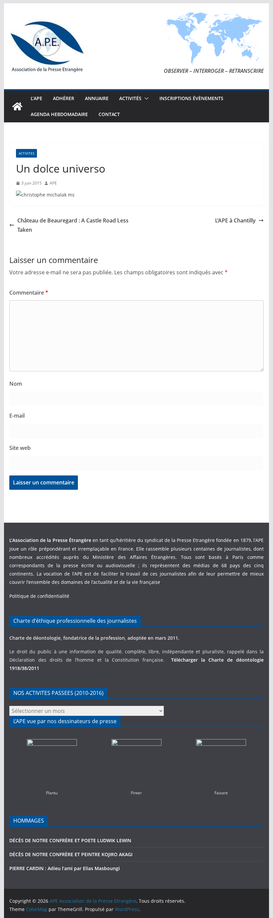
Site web (20, 448)
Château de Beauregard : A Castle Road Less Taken (73, 225)
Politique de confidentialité (39, 596)
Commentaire (28, 292)
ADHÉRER (63, 98)
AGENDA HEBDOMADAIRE (59, 114)
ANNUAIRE (97, 98)
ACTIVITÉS (130, 98)
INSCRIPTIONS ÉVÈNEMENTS (191, 98)
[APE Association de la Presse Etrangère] (17, 106)
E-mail (17, 415)
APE (53, 183)
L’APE (36, 98)
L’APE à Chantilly (235, 220)
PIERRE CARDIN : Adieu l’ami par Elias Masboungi (64, 868)
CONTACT (109, 114)
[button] (145, 98)
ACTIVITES (26, 153)
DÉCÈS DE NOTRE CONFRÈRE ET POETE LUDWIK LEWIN (70, 840)
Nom (15, 383)
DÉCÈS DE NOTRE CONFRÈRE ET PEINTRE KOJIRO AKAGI (71, 854)
